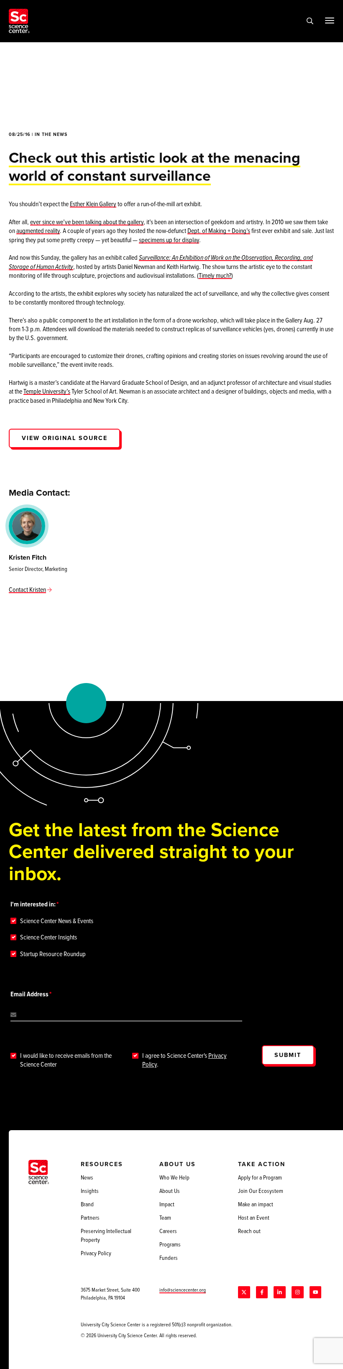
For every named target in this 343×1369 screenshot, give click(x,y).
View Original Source (65, 438)
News (87, 1177)
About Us (169, 1191)
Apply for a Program (260, 1177)
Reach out (249, 1231)
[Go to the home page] (19, 21)
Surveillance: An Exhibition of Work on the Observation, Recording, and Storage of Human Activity (161, 262)
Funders (168, 1258)
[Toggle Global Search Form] (310, 21)
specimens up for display (169, 239)
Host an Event (253, 1217)
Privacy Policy (96, 1253)
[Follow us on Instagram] (297, 1292)
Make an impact (255, 1204)
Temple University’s (46, 391)
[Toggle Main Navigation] (329, 20)
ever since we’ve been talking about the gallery (86, 221)
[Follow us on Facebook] (262, 1292)
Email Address (29, 994)
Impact (166, 1204)
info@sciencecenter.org (182, 1289)
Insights (90, 1191)
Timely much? (215, 275)
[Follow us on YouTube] (315, 1292)
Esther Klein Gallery (93, 203)
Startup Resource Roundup (53, 953)
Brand (87, 1204)
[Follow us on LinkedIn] (279, 1292)
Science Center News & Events (56, 920)
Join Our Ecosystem (260, 1191)
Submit (287, 1055)
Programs (170, 1244)
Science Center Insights (48, 937)
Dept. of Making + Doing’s (218, 230)
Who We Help (174, 1177)
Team (165, 1217)
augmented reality (38, 230)
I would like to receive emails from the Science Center (66, 1060)
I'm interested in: (33, 904)
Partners (90, 1217)
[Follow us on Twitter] (244, 1292)
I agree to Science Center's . (184, 1060)
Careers (168, 1231)
